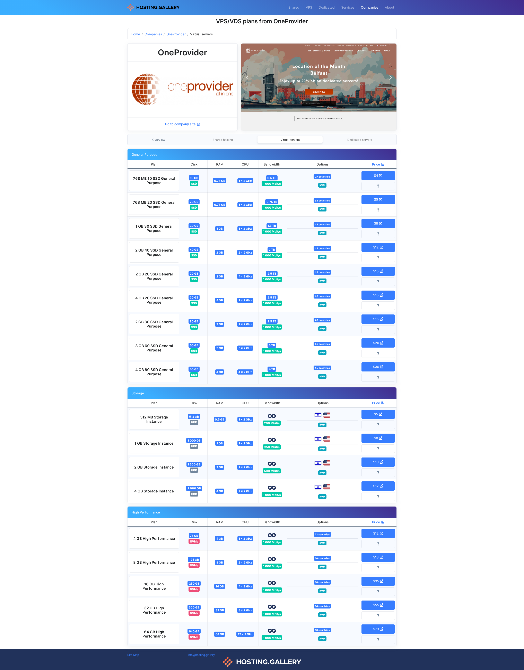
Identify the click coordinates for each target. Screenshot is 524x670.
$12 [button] (376, 247)
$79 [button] (376, 629)
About (389, 7)
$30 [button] (376, 367)
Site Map (133, 655)
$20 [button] (376, 343)
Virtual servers (290, 139)
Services (347, 7)
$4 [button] (376, 175)
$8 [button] (376, 223)
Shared (293, 7)
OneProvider (176, 34)
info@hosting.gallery (201, 655)
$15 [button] (376, 271)
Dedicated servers (359, 139)
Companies (369, 7)
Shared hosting (223, 139)
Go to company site (180, 124)
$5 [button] (376, 199)
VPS (309, 7)
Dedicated (327, 7)
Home (135, 34)
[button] (154, 180)
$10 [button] (376, 462)
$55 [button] (376, 605)
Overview (158, 139)
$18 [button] (376, 557)
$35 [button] (376, 581)
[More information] (378, 186)
